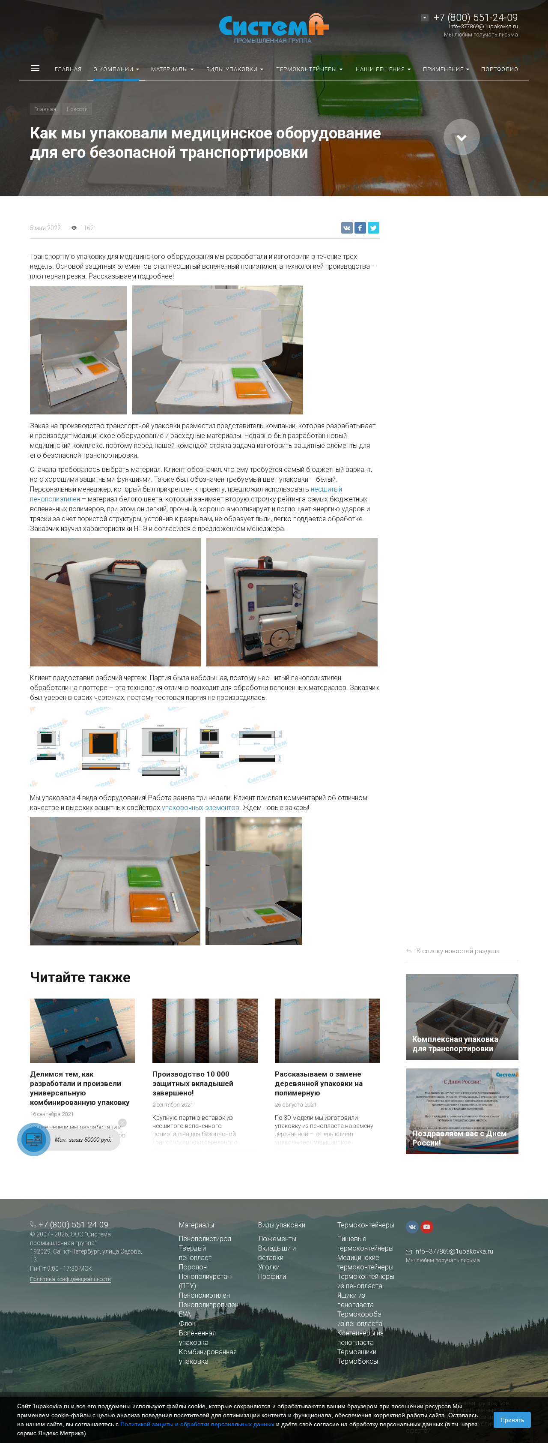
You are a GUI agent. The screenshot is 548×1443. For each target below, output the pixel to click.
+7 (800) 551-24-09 (476, 18)
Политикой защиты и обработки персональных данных (197, 1424)
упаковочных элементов (200, 808)
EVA (185, 1314)
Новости (77, 109)
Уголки (269, 1267)
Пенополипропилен (208, 1305)
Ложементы (277, 1239)
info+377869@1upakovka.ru (483, 26)
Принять (512, 1419)
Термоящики (356, 1352)
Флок (187, 1324)
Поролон (193, 1267)
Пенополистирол (205, 1239)
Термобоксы (357, 1361)
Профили (272, 1276)
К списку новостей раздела (458, 951)
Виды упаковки (281, 1225)
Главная (45, 109)
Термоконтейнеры (365, 1225)
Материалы (196, 1225)
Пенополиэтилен (204, 1295)
